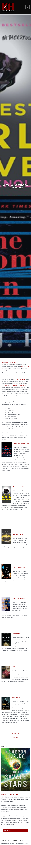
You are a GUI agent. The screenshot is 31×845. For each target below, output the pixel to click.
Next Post (15, 737)
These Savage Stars (9, 795)
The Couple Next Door (19, 567)
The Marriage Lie (18, 534)
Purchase (7, 830)
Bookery (4, 362)
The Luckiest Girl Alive (19, 487)
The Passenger (16, 633)
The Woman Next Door (18, 598)
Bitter (13, 666)
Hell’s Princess (16, 697)
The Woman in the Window (21, 443)
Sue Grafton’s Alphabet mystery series (15, 385)
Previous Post (15, 733)
